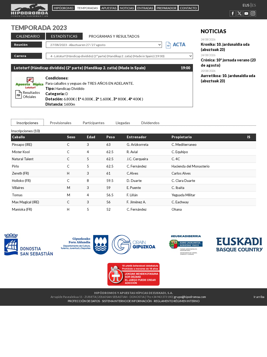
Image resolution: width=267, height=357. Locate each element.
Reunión (21, 45)
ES (254, 5)
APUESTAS (108, 8)
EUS (246, 5)
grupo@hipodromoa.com (190, 296)
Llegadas (123, 122)
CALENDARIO (28, 36)
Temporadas (87, 8)
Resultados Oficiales (31, 94)
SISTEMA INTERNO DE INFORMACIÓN (127, 301)
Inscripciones (27, 122)
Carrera (20, 56)
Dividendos (150, 122)
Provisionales (60, 122)
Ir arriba (259, 296)
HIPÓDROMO (64, 8)
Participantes (94, 122)
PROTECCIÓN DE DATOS (84, 301)
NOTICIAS (127, 8)
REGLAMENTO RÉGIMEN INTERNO (176, 301)
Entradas (145, 8)
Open (228, 44)
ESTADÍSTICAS (64, 36)
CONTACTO (188, 8)
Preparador (166, 8)
